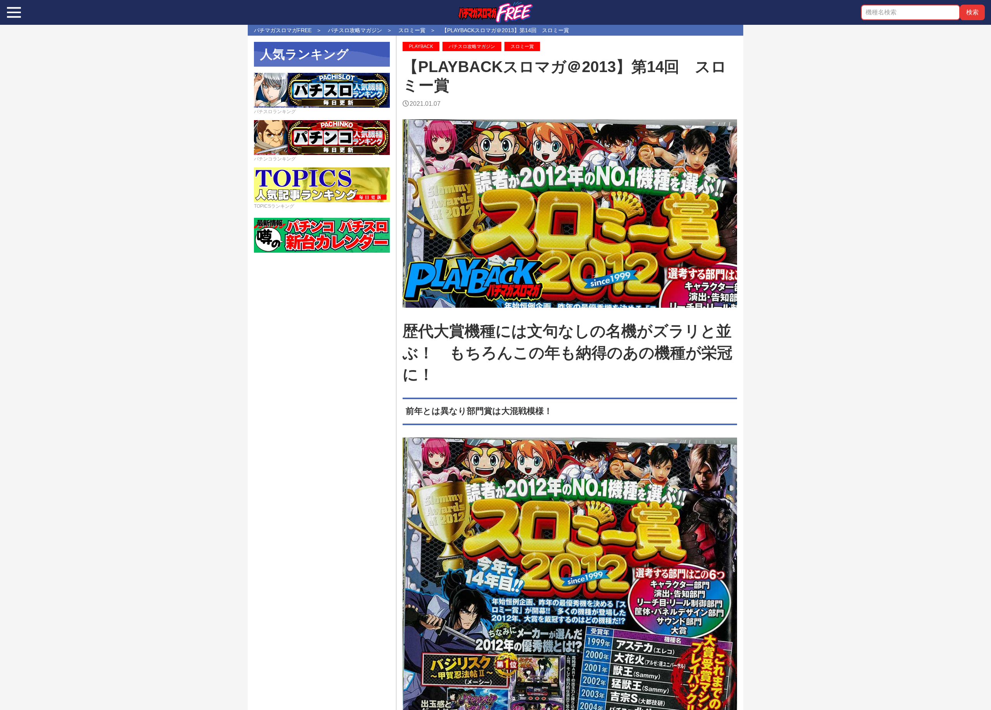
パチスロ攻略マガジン (472, 46)
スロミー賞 (522, 46)
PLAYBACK (421, 46)
